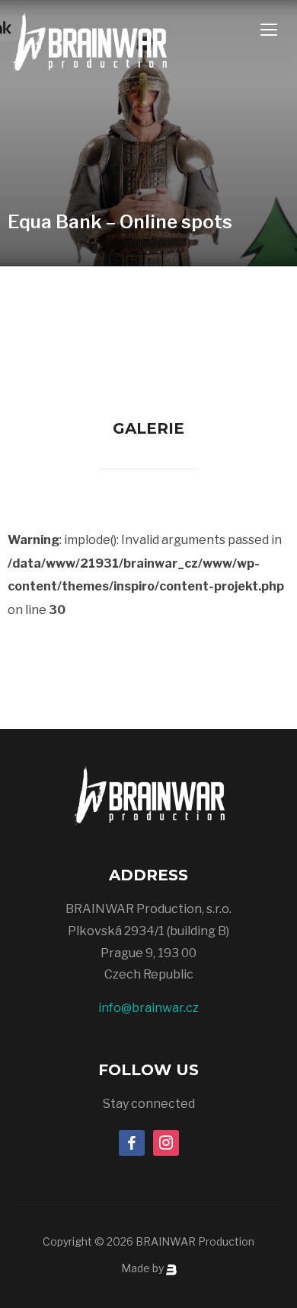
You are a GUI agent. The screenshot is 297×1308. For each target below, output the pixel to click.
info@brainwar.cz (148, 1008)
